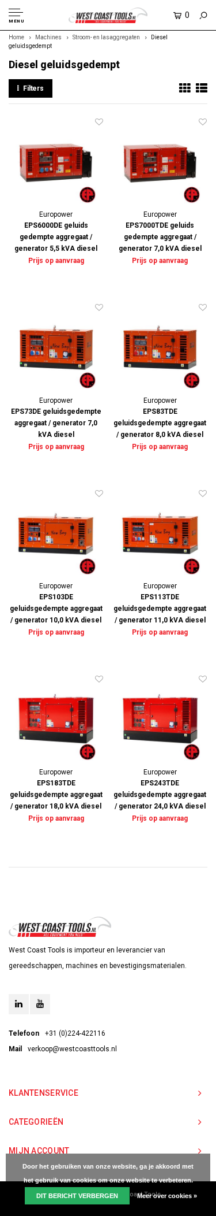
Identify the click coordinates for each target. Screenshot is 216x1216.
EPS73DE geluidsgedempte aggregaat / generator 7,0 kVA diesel (56, 423)
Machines (48, 37)
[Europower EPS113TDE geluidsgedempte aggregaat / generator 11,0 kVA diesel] (160, 535)
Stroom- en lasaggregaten (106, 37)
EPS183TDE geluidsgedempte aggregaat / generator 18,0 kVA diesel (56, 794)
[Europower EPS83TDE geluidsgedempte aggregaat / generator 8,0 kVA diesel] (160, 349)
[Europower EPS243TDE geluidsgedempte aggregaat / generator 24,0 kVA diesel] (160, 720)
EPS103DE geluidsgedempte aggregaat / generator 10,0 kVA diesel (56, 608)
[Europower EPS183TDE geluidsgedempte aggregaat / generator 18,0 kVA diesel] (56, 720)
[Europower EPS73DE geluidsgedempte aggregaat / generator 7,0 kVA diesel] (56, 349)
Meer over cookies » (167, 1195)
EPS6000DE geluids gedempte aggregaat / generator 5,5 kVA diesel (55, 237)
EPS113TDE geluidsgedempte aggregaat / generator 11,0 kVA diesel (159, 608)
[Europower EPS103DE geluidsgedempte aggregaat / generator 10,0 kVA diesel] (56, 535)
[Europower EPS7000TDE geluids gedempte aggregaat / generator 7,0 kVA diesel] (160, 163)
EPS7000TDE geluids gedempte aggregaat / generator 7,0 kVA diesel (160, 237)
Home (16, 37)
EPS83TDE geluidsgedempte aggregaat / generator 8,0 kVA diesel (159, 423)
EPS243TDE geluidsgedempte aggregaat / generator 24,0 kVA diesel (159, 794)
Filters (33, 88)
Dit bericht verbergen (77, 1195)
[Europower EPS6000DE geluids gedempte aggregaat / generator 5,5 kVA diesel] (56, 163)
